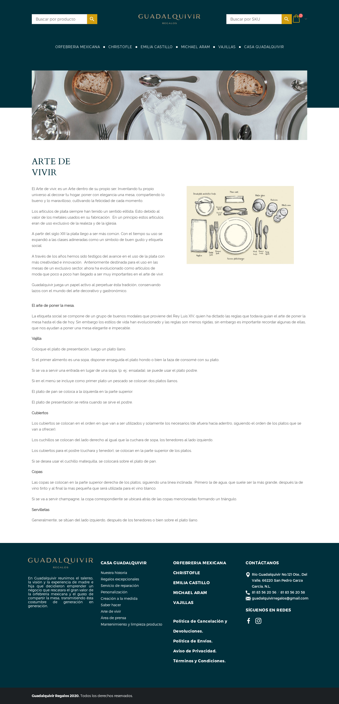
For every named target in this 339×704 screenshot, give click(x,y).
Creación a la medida (119, 598)
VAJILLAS (227, 47)
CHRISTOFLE (120, 47)
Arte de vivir (111, 611)
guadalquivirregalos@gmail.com (280, 598)
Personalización (114, 592)
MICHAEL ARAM (195, 47)
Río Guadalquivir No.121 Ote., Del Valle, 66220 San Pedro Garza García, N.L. (279, 580)
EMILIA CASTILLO (157, 47)
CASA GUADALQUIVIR (264, 47)
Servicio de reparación (120, 585)
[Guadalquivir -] (169, 19)
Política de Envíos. (193, 640)
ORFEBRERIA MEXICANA (77, 47)
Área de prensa (113, 618)
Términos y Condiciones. (199, 660)
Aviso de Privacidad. (195, 650)
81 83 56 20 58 (292, 592)
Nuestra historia (114, 572)
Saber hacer (111, 605)
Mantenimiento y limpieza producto (131, 624)
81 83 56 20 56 (264, 592)
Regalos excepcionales (120, 579)
